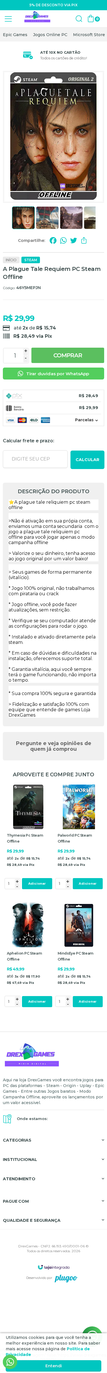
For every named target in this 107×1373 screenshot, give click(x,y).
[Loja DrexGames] (37, 19)
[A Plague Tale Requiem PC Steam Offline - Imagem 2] (47, 217)
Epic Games (15, 34)
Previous (9, 218)
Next (97, 218)
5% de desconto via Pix (53, 5)
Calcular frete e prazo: (28, 440)
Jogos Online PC (50, 34)
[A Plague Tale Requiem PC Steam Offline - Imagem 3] (71, 217)
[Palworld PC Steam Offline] (79, 837)
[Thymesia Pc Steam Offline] (28, 837)
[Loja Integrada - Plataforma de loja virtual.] (53, 1267)
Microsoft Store (89, 34)
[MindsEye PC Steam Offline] (79, 955)
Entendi (53, 1365)
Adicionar (37, 883)
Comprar (67, 355)
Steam (30, 260)
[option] (15, 35)
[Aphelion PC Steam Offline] (28, 955)
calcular (87, 459)
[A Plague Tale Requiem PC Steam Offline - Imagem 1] (23, 217)
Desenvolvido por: (39, 1278)
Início (11, 260)
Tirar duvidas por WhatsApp (57, 373)
